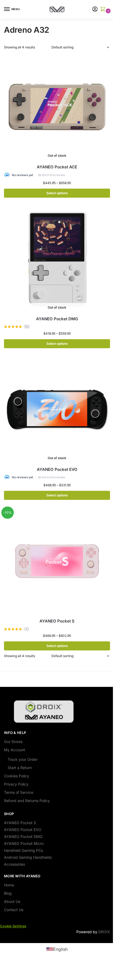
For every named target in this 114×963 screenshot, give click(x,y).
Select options (57, 193)
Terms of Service (18, 792)
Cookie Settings (13, 926)
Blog (8, 893)
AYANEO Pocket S (57, 621)
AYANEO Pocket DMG (57, 318)
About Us (12, 901)
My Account (14, 750)
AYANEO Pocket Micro (23, 843)
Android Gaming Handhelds (28, 857)
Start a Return (20, 767)
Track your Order (22, 759)
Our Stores (13, 741)
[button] (104, 9)
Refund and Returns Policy (27, 800)
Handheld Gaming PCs (23, 850)
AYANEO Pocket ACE (57, 166)
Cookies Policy (16, 776)
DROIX (104, 931)
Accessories (14, 864)
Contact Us (13, 909)
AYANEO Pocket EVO (57, 469)
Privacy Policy (16, 784)
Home (9, 885)
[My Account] (95, 9)
